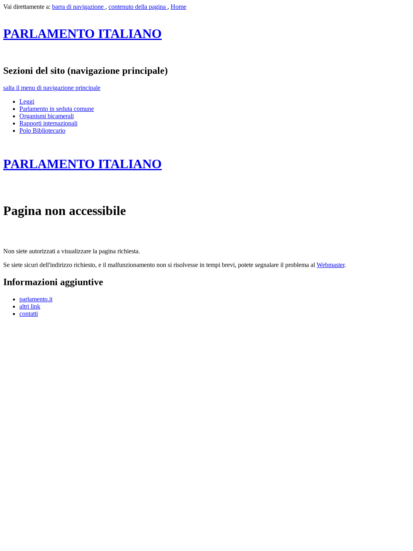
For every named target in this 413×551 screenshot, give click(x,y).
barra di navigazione (78, 6)
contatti (28, 313)
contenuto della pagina (137, 6)
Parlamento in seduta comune (56, 108)
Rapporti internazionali (48, 123)
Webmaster (330, 264)
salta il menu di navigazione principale (51, 87)
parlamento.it (35, 299)
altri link (29, 306)
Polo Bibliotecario (42, 130)
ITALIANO (82, 33)
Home (178, 6)
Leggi (26, 101)
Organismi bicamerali (46, 116)
